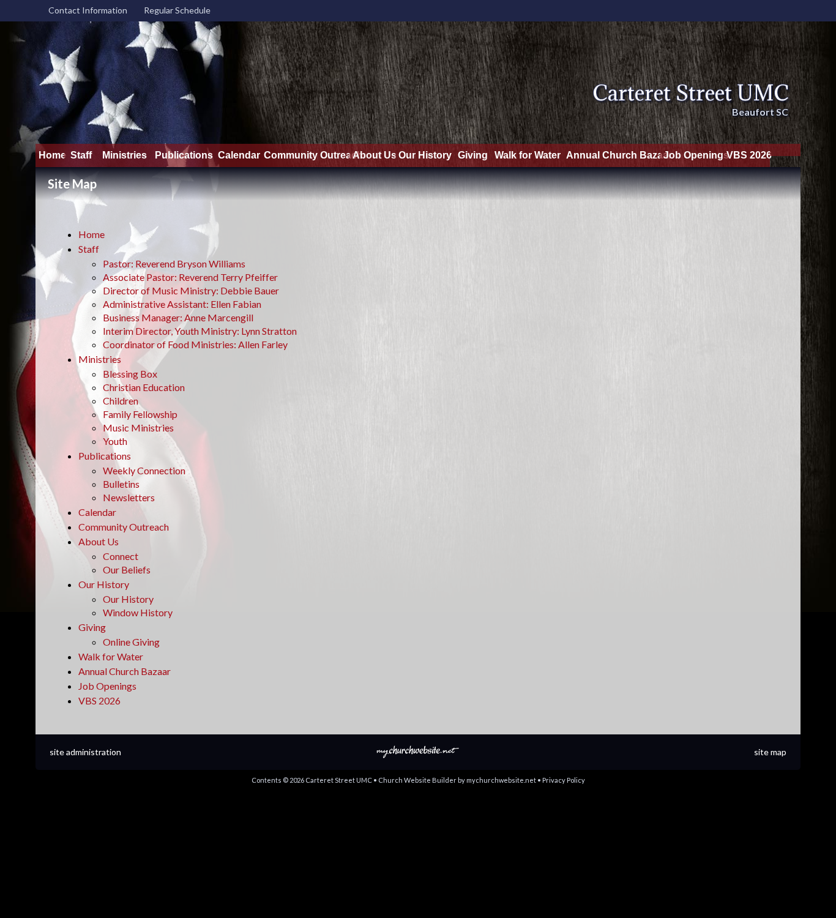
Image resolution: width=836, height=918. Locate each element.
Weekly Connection (144, 470)
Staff (88, 249)
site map (770, 752)
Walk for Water (110, 656)
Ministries (99, 359)
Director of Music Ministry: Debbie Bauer (191, 290)
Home (91, 234)
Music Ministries (138, 427)
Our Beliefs (127, 569)
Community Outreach (123, 526)
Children (120, 400)
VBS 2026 (99, 700)
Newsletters (129, 497)
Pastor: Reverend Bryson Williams (174, 263)
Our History (103, 584)
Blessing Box (130, 373)
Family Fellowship (140, 414)
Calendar (97, 512)
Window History (138, 612)
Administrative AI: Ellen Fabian (182, 304)
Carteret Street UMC (690, 93)
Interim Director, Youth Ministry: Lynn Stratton (200, 331)
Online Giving (131, 641)
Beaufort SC (760, 112)
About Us (98, 541)
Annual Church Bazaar (124, 671)
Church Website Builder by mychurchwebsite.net (457, 780)
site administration (85, 752)
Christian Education (144, 387)
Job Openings (107, 686)
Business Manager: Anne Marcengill (178, 317)
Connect (120, 556)
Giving (92, 627)
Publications (104, 455)
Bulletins (121, 484)
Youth (115, 441)
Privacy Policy (563, 780)
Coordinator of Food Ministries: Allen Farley (195, 344)
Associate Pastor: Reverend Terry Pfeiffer (190, 277)
